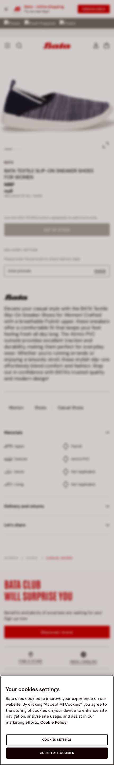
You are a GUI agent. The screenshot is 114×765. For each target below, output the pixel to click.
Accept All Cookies (57, 753)
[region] (57, 720)
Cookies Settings (57, 740)
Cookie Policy (53, 722)
